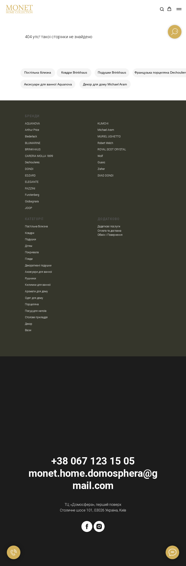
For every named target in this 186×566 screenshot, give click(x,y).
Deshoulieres (32, 162)
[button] (162, 9)
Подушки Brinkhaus (112, 72)
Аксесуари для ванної (38, 271)
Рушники (30, 278)
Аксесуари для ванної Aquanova (48, 84)
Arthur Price (32, 130)
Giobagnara (32, 201)
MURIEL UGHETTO (109, 136)
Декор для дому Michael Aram (105, 84)
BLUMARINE (32, 143)
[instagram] (99, 526)
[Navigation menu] (178, 9)
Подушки (30, 239)
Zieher (101, 169)
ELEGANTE (32, 182)
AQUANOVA (32, 123)
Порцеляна (32, 304)
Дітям (28, 246)
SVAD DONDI (105, 175)
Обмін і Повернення (110, 234)
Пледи (29, 259)
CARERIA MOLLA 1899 (39, 156)
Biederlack (31, 136)
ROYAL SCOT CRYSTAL (112, 149)
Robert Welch (105, 143)
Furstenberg (32, 194)
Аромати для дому (36, 291)
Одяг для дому (34, 298)
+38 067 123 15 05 (93, 461)
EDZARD (30, 175)
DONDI (29, 169)
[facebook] (86, 526)
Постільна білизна (37, 72)
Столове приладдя (36, 317)
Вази (28, 330)
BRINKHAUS (32, 149)
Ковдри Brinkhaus (74, 72)
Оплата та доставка (109, 230)
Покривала (32, 252)
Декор (28, 323)
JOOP (28, 208)
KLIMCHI (103, 123)
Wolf (100, 156)
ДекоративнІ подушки (38, 265)
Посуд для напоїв (35, 311)
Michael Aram (106, 130)
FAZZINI (30, 188)
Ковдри (29, 233)
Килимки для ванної (38, 284)
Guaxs (101, 162)
